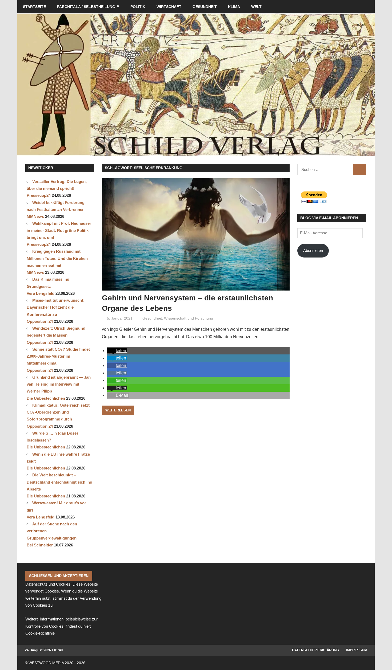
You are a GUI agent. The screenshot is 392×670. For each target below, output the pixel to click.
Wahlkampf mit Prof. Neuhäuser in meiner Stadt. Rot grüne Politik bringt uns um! (59, 230)
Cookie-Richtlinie (40, 633)
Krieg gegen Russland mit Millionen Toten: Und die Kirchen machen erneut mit (57, 258)
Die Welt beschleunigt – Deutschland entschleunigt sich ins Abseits (59, 482)
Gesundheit (205, 7)
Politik (137, 7)
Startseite (34, 7)
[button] (117, 350)
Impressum (356, 650)
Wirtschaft (169, 7)
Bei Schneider (40, 545)
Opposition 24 (40, 321)
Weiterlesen (118, 410)
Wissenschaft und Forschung (188, 318)
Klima (234, 7)
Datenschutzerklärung (315, 650)
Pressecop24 (39, 195)
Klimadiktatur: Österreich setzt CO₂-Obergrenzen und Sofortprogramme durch (58, 412)
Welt (256, 7)
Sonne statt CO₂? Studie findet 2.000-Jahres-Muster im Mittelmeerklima (58, 356)
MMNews (35, 216)
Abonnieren (313, 250)
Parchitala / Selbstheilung (86, 7)
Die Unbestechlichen (46, 398)
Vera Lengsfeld (40, 293)
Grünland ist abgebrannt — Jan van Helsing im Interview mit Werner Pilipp (59, 384)
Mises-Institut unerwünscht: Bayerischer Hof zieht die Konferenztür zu (56, 307)
